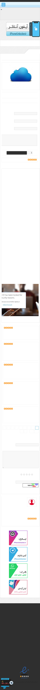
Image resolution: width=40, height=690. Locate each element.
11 (32, 431)
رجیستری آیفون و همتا (24, 655)
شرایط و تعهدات (26, 629)
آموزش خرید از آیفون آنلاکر (23, 624)
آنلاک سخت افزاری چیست (23, 613)
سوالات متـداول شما (25, 627)
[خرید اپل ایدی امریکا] (18, 594)
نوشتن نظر (11, 160)
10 (36, 431)
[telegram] (18, 561)
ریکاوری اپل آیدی (9, 241)
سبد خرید (35, 14)
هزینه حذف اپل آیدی (16, 206)
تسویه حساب (34, 18)
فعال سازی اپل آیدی (19, 253)
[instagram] (18, 545)
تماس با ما (28, 635)
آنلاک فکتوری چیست (24, 611)
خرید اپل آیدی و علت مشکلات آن (20, 619)
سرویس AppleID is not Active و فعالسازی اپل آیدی (29, 511)
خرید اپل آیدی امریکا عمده (23, 653)
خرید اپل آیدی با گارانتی (24, 650)
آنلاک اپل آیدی (8, 178)
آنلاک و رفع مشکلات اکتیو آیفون (21, 621)
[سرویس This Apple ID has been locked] (21, 87)
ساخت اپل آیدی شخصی (24, 647)
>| (21, 431)
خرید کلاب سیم (26, 658)
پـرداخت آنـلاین (27, 660)
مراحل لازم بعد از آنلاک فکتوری (21, 616)
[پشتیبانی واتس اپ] (18, 577)
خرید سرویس (32, 522)
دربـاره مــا (29, 632)
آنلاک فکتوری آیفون (25, 642)
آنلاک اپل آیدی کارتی (25, 645)
